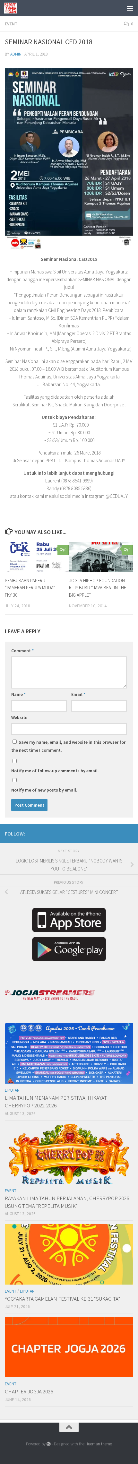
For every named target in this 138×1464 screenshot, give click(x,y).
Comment (22, 651)
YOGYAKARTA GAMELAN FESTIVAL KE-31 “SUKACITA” (62, 1298)
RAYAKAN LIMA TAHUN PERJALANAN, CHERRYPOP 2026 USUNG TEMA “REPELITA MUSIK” (67, 1202)
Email (78, 694)
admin (16, 54)
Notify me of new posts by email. (44, 790)
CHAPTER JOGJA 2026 (29, 1391)
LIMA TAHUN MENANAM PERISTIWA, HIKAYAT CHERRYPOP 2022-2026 (56, 1101)
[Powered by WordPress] (49, 1444)
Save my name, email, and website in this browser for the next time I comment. (68, 746)
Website (19, 717)
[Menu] (130, 8)
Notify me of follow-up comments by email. (55, 771)
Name (18, 694)
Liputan (12, 1090)
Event (11, 24)
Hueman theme (98, 1444)
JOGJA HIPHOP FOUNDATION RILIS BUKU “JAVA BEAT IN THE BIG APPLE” (97, 587)
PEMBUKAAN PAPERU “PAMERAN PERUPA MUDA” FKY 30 (30, 587)
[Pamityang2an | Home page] (12, 8)
